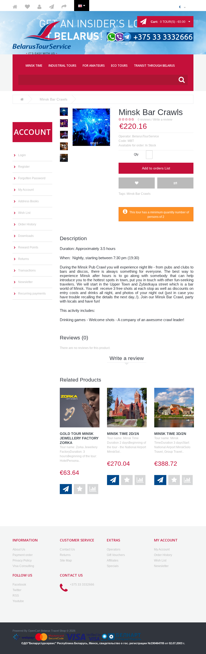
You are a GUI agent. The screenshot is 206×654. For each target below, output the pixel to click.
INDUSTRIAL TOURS (62, 65)
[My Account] (41, 6)
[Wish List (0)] (30, 6)
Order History (27, 224)
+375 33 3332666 (82, 584)
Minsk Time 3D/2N (170, 434)
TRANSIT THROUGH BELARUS (154, 65)
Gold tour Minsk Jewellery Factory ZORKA (79, 438)
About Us (19, 549)
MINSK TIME (34, 65)
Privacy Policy (22, 560)
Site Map (66, 560)
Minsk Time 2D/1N (123, 434)
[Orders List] (54, 6)
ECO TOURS (119, 65)
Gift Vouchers (116, 555)
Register (24, 166)
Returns (23, 259)
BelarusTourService (145, 136)
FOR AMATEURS (94, 65)
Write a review (162, 119)
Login (22, 155)
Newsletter (25, 282)
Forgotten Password (31, 178)
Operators (113, 549)
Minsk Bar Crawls (138, 194)
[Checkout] (67, 6)
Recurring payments (32, 293)
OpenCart (34, 630)
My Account (26, 190)
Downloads (26, 236)
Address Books (28, 201)
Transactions (27, 270)
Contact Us (67, 549)
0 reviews (144, 119)
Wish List (24, 213)
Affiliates (112, 560)
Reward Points (28, 247)
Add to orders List (156, 168)
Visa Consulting (23, 566)
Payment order (23, 555)
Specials (113, 566)
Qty (136, 154)
